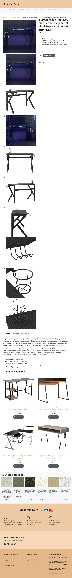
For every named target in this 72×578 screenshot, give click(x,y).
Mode (41, 10)
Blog (28, 560)
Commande (7, 563)
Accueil (5, 17)
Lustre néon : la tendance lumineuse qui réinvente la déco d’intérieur (57, 569)
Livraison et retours (9, 565)
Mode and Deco (11, 4)
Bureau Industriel (17, 17)
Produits (12, 10)
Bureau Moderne (56, 64)
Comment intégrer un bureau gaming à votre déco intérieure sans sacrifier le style (58, 562)
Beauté (21, 10)
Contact (48, 10)
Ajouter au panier (48, 55)
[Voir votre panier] (54, 10)
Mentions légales (31, 563)
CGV (28, 565)
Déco (28, 10)
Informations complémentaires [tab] (21, 333)
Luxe (35, 10)
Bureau (9, 17)
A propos (29, 558)
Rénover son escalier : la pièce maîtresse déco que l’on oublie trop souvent (57, 573)
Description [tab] (7, 333)
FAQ (5, 558)
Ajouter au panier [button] (18, 417)
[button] (62, 10)
